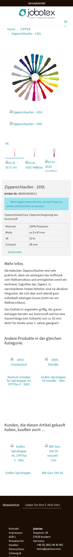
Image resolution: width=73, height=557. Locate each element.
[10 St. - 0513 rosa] (15, 152)
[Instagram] (36, 517)
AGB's (12, 536)
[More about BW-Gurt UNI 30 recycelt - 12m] (53, 453)
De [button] (66, 22)
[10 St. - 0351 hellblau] (35, 165)
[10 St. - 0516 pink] (54, 152)
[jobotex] (34, 12)
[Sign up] (66, 504)
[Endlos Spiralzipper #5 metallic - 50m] (53, 362)
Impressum (16, 532)
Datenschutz (16, 549)
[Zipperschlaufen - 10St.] (26, 112)
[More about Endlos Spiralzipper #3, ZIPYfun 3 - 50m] (19, 453)
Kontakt (14, 528)
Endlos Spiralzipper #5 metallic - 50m (53, 379)
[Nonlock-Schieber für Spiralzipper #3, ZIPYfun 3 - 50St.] (19, 362)
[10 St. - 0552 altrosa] (35, 152)
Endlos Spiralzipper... (18, 473)
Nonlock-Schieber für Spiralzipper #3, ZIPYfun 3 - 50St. (19, 380)
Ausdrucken (15, 252)
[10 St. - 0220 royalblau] (54, 166)
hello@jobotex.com (49, 549)
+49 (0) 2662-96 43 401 (50, 545)
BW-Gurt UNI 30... (53, 473)
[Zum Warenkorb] (58, 21)
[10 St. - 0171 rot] (15, 165)
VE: (7, 143)
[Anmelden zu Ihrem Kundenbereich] (50, 21)
